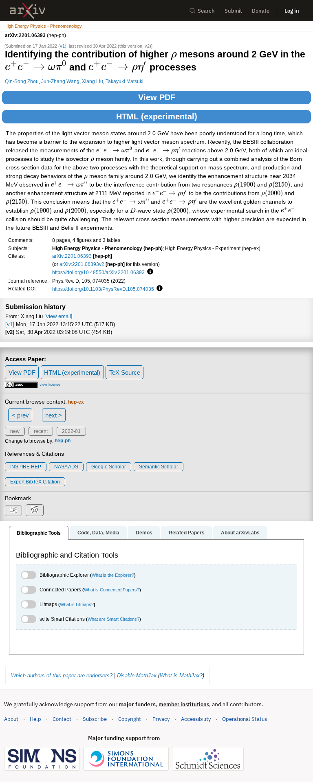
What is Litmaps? (77, 604)
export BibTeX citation (35, 482)
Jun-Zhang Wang (60, 81)
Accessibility (196, 719)
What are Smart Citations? (113, 619)
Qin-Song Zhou (22, 81)
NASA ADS (66, 467)
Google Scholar (108, 467)
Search (206, 10)
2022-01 (71, 431)
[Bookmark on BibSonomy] (13, 510)
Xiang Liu (92, 81)
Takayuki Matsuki (124, 81)
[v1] (9, 324)
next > (53, 415)
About (11, 719)
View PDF (156, 97)
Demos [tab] (144, 533)
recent (41, 431)
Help (35, 719)
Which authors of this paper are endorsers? (61, 675)
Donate (260, 10)
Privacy (161, 719)
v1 (62, 46)
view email (58, 316)
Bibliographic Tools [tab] (39, 533)
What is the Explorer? (113, 575)
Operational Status (244, 719)
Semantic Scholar (158, 467)
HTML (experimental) (156, 116)
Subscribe (95, 719)
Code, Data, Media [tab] (98, 533)
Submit (233, 10)
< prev (20, 415)
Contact (62, 719)
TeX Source (124, 372)
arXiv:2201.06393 (72, 256)
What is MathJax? (181, 675)
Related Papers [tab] (187, 533)
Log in (291, 10)
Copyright (129, 719)
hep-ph (63, 441)
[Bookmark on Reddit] (35, 510)
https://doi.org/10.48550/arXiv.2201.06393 (98, 272)
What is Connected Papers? (111, 589)
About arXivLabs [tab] (240, 533)
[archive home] (27, 11)
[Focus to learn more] (149, 272)
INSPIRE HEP (25, 467)
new (15, 431)
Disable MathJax (136, 675)
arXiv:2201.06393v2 (82, 264)
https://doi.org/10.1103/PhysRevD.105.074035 (103, 289)
